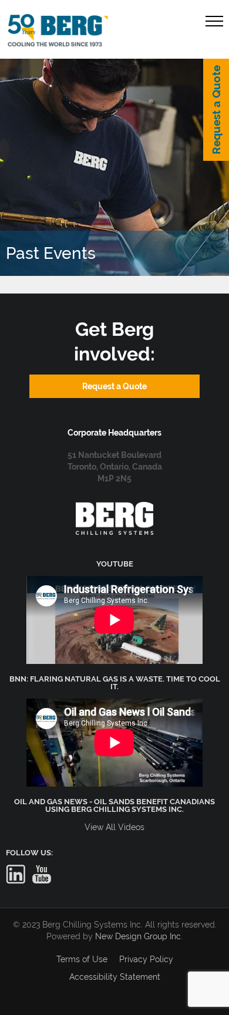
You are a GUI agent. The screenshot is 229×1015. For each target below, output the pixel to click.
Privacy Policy (146, 959)
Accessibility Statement (114, 977)
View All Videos (114, 827)
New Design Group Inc (138, 936)
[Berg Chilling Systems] (114, 507)
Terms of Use (81, 959)
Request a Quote (216, 109)
